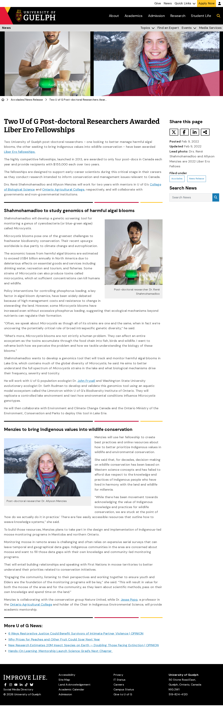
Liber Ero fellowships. (20, 152)
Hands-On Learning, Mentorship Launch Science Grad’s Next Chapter (60, 651)
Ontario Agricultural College (63, 189)
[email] (205, 132)
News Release (34, 99)
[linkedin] (194, 132)
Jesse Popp (129, 600)
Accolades (17, 99)
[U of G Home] (2, 99)
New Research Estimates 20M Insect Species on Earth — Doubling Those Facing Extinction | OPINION (83, 645)
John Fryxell (86, 381)
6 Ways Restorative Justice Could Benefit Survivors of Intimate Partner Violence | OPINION (76, 633)
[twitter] (174, 132)
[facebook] (184, 132)
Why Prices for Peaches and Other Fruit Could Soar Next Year (54, 639)
